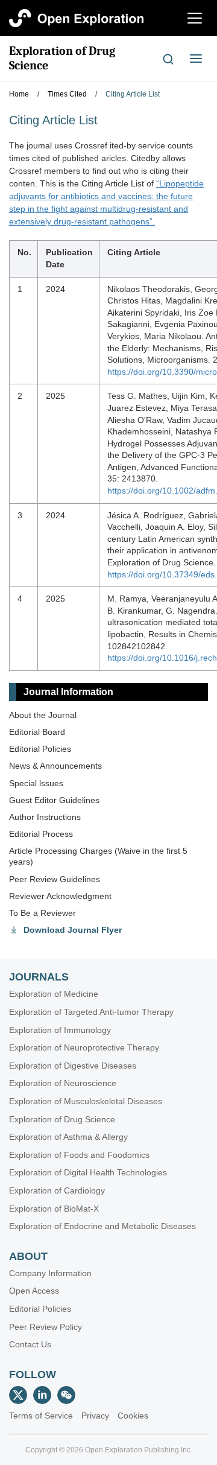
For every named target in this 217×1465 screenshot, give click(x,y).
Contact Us (30, 1344)
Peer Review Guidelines (54, 879)
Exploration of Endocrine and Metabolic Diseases (102, 1226)
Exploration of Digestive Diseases (72, 1065)
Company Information (50, 1273)
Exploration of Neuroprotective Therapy (84, 1047)
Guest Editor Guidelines (54, 800)
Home (19, 94)
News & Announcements (55, 766)
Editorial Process (41, 834)
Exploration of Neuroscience (62, 1083)
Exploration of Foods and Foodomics (79, 1155)
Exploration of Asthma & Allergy (68, 1137)
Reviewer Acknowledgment (60, 896)
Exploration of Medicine (53, 994)
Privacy (95, 1415)
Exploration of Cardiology (57, 1190)
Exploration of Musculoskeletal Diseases (85, 1101)
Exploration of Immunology (60, 1030)
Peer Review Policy (45, 1327)
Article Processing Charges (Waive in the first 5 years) (98, 856)
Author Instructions (45, 817)
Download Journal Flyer (73, 930)
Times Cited (67, 94)
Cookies (133, 1415)
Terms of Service (41, 1415)
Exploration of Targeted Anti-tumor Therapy (91, 1012)
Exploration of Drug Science (62, 58)
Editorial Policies (40, 749)
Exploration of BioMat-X (54, 1208)
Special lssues (36, 783)
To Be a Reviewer (42, 913)
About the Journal (43, 715)
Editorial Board (37, 732)
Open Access (34, 1290)
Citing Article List (132, 94)
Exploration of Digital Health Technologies (88, 1172)
